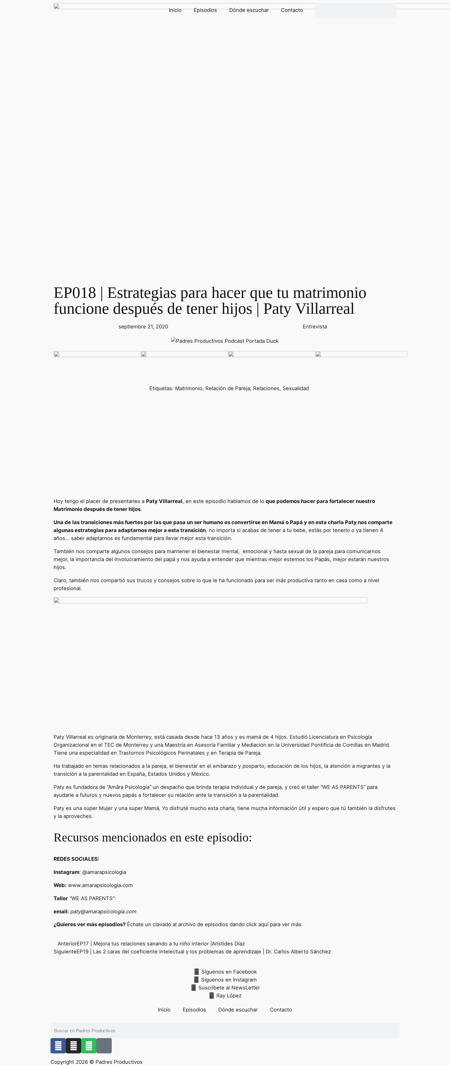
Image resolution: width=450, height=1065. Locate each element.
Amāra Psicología (128, 787)
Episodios (205, 10)
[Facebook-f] (58, 1045)
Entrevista (315, 327)
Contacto (292, 10)
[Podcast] (104, 1045)
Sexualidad (296, 388)
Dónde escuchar (249, 10)
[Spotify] (88, 1045)
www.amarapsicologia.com (100, 885)
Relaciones (266, 388)
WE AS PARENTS (343, 787)
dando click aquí (249, 924)
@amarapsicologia (104, 872)
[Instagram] (73, 1045)
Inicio (175, 10)
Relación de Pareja (227, 388)
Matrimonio (188, 388)
